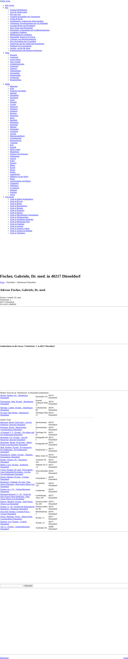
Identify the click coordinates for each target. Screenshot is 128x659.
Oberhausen (15, 156)
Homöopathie (15, 75)
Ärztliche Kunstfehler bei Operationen (25, 17)
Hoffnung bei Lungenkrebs (21, 46)
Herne (12, 179)
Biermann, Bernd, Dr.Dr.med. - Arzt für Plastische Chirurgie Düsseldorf (16, 423)
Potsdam (13, 192)
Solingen (13, 190)
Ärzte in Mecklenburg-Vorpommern (24, 215)
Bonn (12, 118)
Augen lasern (15, 59)
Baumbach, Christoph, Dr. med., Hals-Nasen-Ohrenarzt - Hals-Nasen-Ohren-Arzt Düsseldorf (17, 484)
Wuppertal (14, 116)
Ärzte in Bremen (16, 208)
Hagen (12, 170)
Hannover (14, 107)
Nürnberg (14, 109)
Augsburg (14, 131)
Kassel (12, 167)
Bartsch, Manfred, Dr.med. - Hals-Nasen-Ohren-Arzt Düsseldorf (16, 503)
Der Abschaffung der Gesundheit (23, 41)
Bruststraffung (15, 80)
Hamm (12, 172)
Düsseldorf (14, 95)
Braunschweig (15, 140)
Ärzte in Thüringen (17, 233)
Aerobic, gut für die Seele (20, 48)
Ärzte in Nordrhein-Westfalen (21, 219)
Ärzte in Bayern (16, 201)
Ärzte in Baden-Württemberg (21, 199)
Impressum (4, 658)
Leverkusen (14, 188)
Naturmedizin (15, 71)
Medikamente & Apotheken (21, 35)
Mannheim (14, 122)
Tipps (7, 53)
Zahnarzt (13, 68)
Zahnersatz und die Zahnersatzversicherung (27, 44)
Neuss (12, 195)
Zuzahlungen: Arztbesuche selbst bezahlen (27, 21)
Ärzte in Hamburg (17, 210)
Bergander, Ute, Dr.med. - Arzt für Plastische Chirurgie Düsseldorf (14, 438)
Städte (7, 84)
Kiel (11, 145)
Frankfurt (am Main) (18, 91)
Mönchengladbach (17, 136)
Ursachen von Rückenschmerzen (23, 39)
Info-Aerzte (9, 5)
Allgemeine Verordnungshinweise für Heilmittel (29, 23)
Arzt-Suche (9, 197)
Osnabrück (14, 183)
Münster (13, 127)
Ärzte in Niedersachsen (19, 217)
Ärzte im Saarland (17, 224)
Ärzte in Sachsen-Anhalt (19, 228)
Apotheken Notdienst (18, 32)
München (14, 86)
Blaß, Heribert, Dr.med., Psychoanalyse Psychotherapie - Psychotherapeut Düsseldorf (16, 449)
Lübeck (13, 158)
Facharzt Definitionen (18, 10)
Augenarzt (14, 57)
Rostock (13, 163)
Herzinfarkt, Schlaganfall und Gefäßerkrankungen (30, 30)
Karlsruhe (14, 125)
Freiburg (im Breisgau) (19, 154)
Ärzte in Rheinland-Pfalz (20, 222)
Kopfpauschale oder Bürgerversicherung (26, 50)
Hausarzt (13, 55)
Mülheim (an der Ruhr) (19, 176)
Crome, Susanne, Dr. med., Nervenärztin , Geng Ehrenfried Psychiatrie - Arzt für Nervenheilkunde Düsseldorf (17, 472)
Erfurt (12, 161)
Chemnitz (14, 143)
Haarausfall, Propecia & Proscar (22, 37)
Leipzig (13, 104)
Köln (12, 88)
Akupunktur (15, 73)
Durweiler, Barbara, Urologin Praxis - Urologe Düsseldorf (15, 513)
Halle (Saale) (15, 149)
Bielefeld (13, 120)
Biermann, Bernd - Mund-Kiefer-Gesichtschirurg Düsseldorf (13, 428)
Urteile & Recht (16, 19)
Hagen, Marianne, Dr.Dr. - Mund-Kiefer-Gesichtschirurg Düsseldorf (16, 518)
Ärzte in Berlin (16, 204)
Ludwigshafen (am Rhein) (20, 181)
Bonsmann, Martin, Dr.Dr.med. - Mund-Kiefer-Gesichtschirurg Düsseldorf (16, 443)
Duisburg (13, 111)
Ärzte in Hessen (16, 213)
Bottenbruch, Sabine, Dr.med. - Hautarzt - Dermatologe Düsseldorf (16, 456)
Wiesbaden (14, 129)
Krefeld (13, 147)
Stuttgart (13, 93)
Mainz (12, 165)
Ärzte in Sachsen (16, 226)
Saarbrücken (15, 174)
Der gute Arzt (15, 14)
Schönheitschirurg (17, 64)
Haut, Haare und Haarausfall (21, 28)
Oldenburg (14, 186)
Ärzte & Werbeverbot (18, 12)
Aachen (13, 134)
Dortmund (14, 98)
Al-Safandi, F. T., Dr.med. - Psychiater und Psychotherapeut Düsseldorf (17, 433)
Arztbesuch (14, 77)
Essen (12, 100)
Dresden (13, 102)
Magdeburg (14, 152)
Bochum (13, 113)
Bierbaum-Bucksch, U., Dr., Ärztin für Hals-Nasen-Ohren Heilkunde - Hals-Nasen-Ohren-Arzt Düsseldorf (15, 496)
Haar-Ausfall (15, 62)
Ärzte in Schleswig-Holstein (21, 231)
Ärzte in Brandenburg (18, 206)
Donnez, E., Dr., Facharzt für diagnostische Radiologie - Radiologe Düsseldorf (17, 508)
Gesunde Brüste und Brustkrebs (22, 26)
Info (6, 8)
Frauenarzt (14, 66)
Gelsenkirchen (15, 138)
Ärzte (2, 282)
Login (125, 658)
